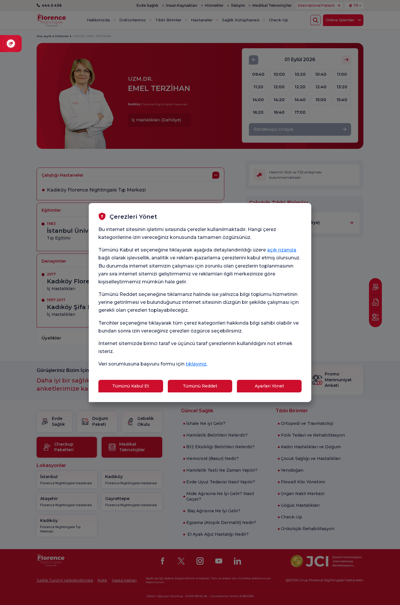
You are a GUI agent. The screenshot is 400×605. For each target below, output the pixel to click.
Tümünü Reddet (200, 386)
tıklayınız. (196, 364)
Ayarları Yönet (269, 386)
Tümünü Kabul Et (130, 386)
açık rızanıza (281, 250)
